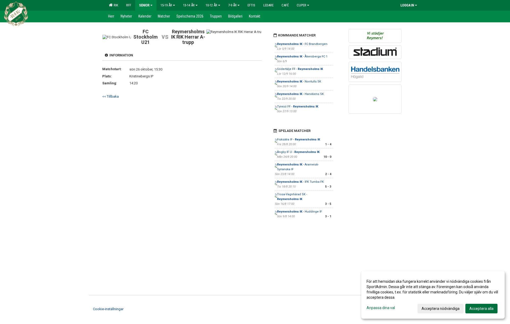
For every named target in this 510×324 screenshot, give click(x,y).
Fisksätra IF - (298, 139)
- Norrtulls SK (299, 81)
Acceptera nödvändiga (441, 308)
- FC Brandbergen (302, 44)
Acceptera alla (481, 308)
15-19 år (166, 5)
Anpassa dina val (381, 308)
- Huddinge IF (299, 211)
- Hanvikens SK (300, 94)
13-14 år (189, 5)
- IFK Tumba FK (300, 182)
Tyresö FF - (297, 106)
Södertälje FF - (300, 69)
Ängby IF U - (298, 152)
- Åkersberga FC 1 (302, 56)
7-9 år (232, 5)
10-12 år (211, 5)
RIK (115, 5)
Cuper (301, 5)
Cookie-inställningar (108, 309)
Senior (144, 5)
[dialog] (433, 295)
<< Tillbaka (110, 96)
